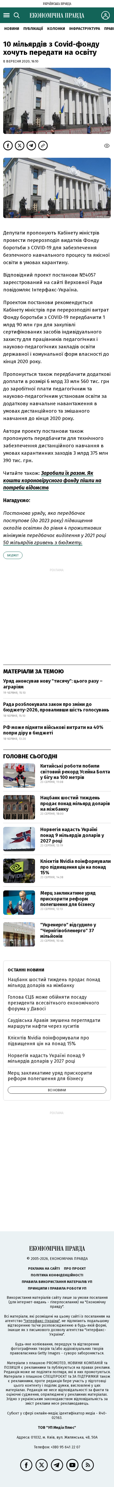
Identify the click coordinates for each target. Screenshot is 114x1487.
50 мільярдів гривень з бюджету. (42, 542)
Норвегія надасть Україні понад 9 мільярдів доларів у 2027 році (72, 835)
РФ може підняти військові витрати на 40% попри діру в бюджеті (53, 730)
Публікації (33, 28)
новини (11, 28)
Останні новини (26, 969)
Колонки (56, 28)
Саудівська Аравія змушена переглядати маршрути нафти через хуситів (54, 1023)
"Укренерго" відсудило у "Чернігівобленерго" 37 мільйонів (68, 930)
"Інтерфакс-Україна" (42, 1321)
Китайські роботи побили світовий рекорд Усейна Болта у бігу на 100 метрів (75, 771)
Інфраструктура (84, 28)
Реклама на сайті (44, 1268)
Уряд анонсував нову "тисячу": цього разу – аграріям (53, 684)
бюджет (13, 555)
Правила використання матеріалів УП (57, 1282)
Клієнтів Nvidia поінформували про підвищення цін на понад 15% (75, 867)
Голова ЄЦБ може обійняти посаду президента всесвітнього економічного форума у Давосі (53, 1002)
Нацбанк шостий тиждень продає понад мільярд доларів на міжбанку (75, 803)
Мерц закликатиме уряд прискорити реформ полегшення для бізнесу (68, 898)
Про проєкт (75, 1268)
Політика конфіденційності (57, 1275)
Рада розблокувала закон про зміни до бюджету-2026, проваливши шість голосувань (56, 707)
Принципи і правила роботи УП (57, 1288)
